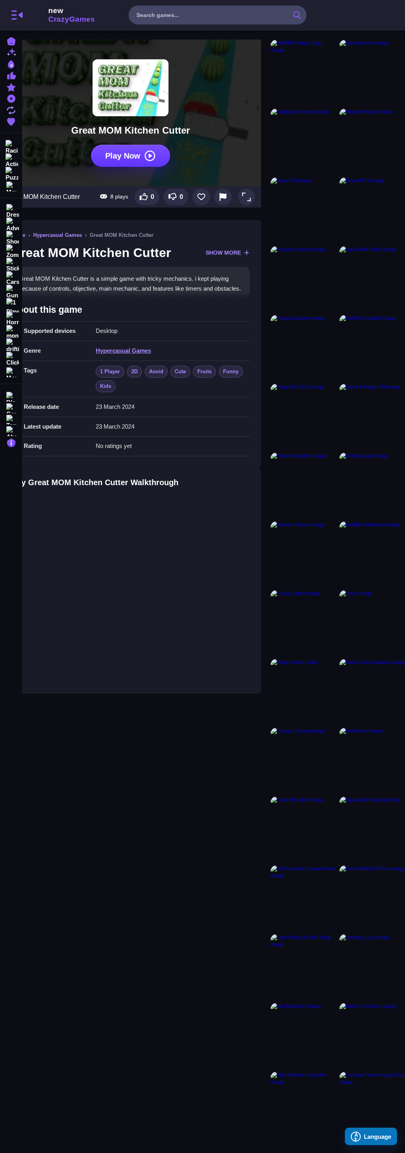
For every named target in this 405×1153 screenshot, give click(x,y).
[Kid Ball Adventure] (372, 554)
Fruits (204, 371)
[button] (246, 197)
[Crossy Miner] (303, 623)
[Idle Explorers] (303, 1035)
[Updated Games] (11, 109)
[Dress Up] (11, 211)
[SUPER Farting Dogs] (303, 72)
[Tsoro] (372, 623)
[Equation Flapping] (372, 829)
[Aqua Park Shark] (372, 279)
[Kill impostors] (372, 72)
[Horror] (11, 318)
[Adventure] (11, 224)
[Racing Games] (11, 146)
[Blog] (11, 396)
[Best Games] (11, 63)
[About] (11, 430)
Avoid (156, 371)
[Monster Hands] (372, 141)
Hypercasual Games (57, 235)
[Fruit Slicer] (372, 760)
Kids (105, 386)
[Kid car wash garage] (372, 691)
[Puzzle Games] (11, 173)
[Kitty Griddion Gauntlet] (303, 1104)
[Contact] (11, 407)
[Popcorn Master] (303, 347)
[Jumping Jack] (372, 967)
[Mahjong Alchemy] (303, 141)
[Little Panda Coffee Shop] (303, 967)
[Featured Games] (11, 86)
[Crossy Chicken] (303, 760)
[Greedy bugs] (372, 485)
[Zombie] (11, 251)
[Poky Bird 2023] (303, 416)
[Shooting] (11, 238)
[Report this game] (223, 197)
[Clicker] (11, 359)
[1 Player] (11, 305)
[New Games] (11, 52)
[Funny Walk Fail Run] (372, 898)
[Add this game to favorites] (201, 197)
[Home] (11, 40)
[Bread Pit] (303, 210)
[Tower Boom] (303, 691)
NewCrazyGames (61, 15)
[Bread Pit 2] (372, 210)
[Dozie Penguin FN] (372, 416)
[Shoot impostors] (303, 485)
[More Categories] (11, 185)
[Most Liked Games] (11, 75)
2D (134, 371)
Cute (180, 371)
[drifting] (11, 345)
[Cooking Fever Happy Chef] (372, 1104)
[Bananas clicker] (303, 279)
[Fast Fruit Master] (372, 347)
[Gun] (11, 292)
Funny (230, 371)
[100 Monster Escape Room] (303, 898)
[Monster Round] (303, 554)
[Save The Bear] (303, 829)
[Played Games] (11, 98)
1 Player (110, 371)
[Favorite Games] (11, 121)
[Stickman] (11, 265)
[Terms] (11, 419)
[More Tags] (11, 371)
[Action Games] (11, 159)
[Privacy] (11, 442)
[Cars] (11, 278)
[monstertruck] (11, 332)
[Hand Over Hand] (372, 1035)
